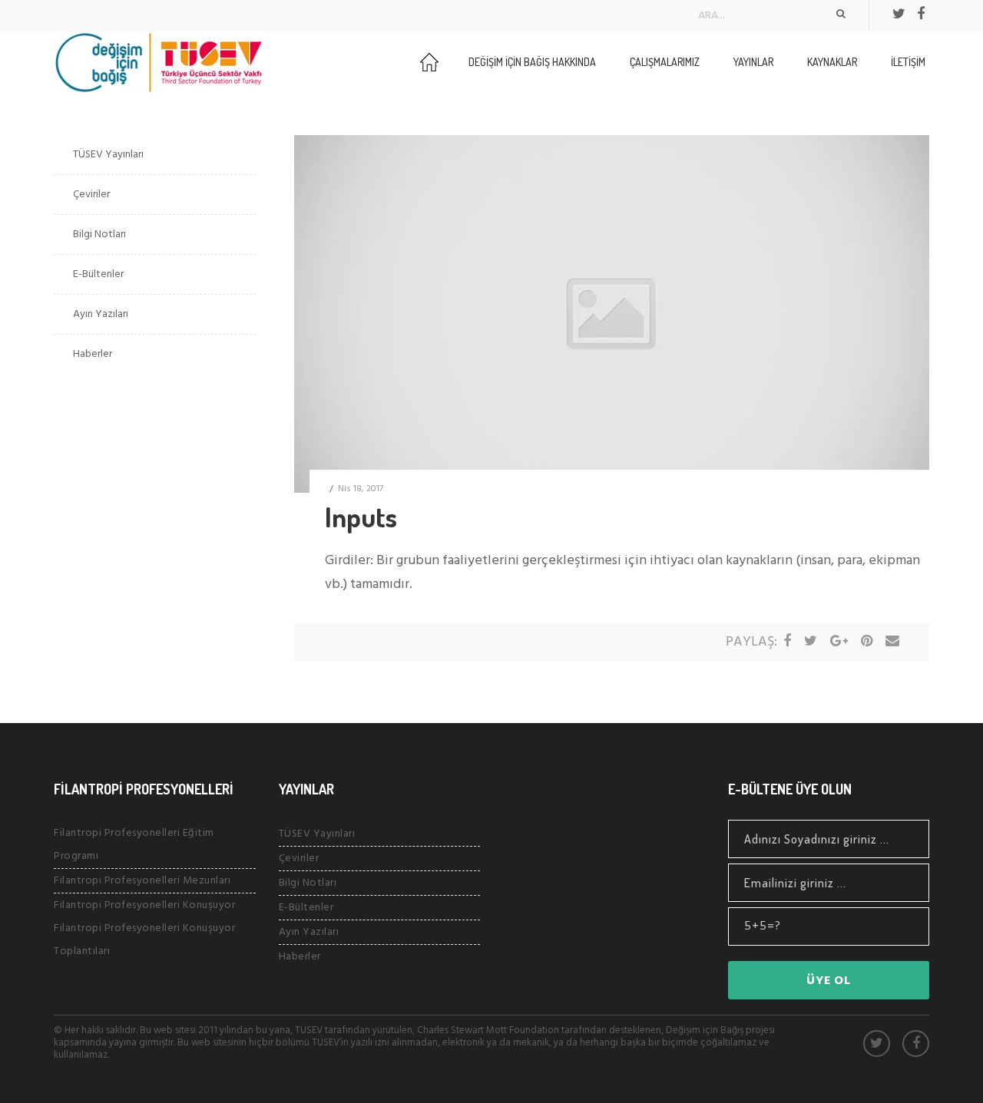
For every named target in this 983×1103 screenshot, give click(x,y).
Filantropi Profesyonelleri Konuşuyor (144, 905)
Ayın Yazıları (100, 314)
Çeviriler (91, 194)
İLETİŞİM (908, 61)
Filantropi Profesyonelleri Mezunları (142, 881)
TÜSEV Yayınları (108, 154)
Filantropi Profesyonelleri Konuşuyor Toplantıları (144, 940)
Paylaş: (751, 642)
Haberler (92, 354)
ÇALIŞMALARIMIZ (665, 61)
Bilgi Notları (99, 234)
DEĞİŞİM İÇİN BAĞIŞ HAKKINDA (532, 61)
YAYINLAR (753, 61)
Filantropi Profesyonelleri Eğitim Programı (134, 844)
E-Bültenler (98, 274)
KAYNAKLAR (832, 61)
